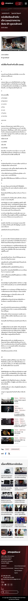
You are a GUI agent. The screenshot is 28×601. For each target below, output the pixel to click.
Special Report (16, 13)
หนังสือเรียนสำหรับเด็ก (15, 449)
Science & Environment (7, 568)
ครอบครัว (7, 449)
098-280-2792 (6, 576)
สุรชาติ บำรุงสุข (22, 398)
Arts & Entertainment (20, 566)
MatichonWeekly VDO (19, 408)
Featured (16, 398)
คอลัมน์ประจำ (6, 13)
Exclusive (16, 419)
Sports (16, 573)
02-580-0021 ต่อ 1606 (8, 577)
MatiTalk (16, 410)
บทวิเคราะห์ (17, 423)
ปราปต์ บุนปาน (23, 423)
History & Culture (18, 568)
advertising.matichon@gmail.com (12, 579)
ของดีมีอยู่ (17, 421)
